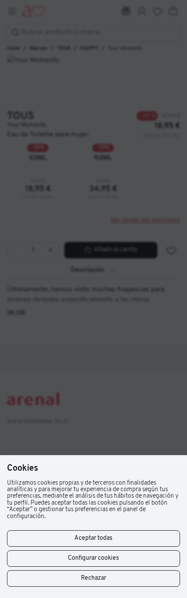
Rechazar (93, 578)
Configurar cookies (93, 558)
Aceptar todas (93, 538)
